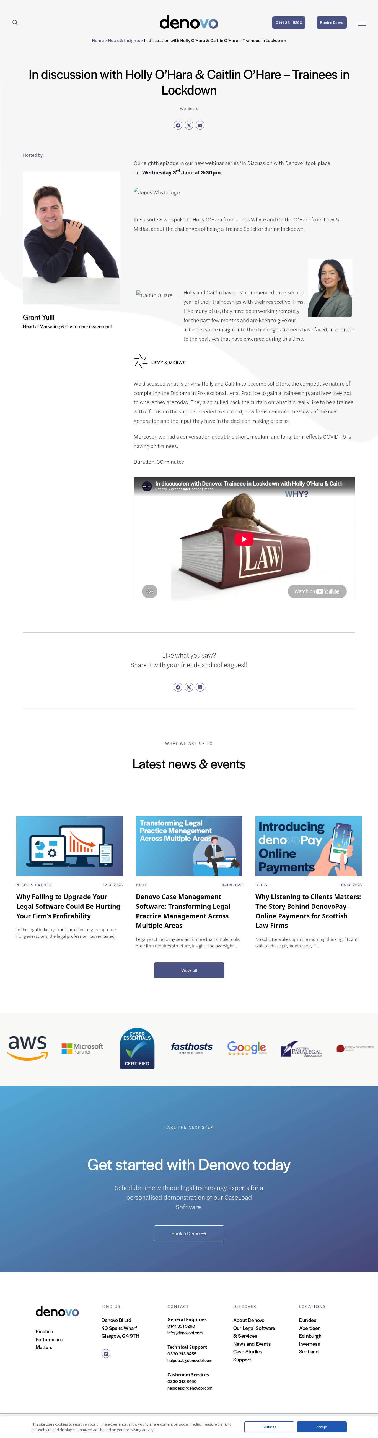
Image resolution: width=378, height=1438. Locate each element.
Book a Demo (331, 22)
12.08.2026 (113, 884)
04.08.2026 (351, 884)
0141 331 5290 (289, 22)
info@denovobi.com (185, 1332)
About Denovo (249, 1319)
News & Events (34, 884)
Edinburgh (310, 1335)
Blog (142, 884)
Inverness (309, 1343)
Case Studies (247, 1351)
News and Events (252, 1343)
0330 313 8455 (181, 1353)
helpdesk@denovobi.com (189, 1360)
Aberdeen (310, 1327)
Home (98, 40)
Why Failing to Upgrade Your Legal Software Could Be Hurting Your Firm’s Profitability (68, 906)
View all (189, 970)
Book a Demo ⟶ (189, 1233)
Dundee (308, 1319)
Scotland (309, 1351)
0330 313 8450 (182, 1381)
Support (242, 1359)
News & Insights (124, 40)
